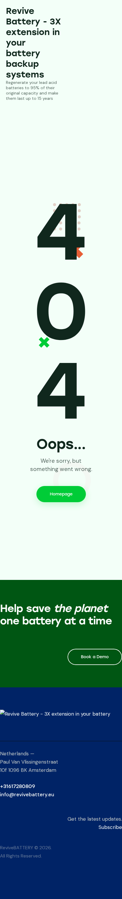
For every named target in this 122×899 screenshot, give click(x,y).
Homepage (61, 494)
